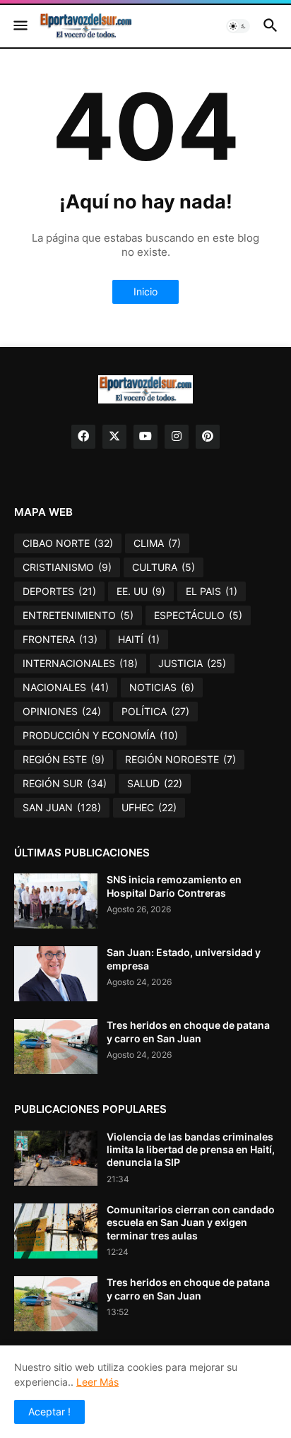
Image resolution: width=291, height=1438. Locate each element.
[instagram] (177, 437)
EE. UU (141, 591)
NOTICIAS (161, 687)
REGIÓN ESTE (64, 759)
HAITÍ (139, 639)
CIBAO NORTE (68, 543)
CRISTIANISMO (67, 567)
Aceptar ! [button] (49, 1411)
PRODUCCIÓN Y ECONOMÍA (100, 735)
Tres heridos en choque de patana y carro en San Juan (188, 1031)
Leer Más (97, 1382)
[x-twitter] (114, 437)
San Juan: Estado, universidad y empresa (184, 958)
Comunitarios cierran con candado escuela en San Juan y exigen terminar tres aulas (191, 1222)
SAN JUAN (62, 807)
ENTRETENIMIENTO (78, 615)
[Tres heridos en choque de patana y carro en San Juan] (55, 1046)
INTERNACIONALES (80, 663)
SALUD (154, 783)
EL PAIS (211, 591)
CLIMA (157, 543)
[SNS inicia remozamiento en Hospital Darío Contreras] (55, 901)
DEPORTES (59, 591)
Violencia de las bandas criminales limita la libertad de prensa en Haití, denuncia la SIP (191, 1149)
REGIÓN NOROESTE (180, 759)
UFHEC (149, 807)
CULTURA (163, 567)
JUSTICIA (192, 663)
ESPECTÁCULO (198, 615)
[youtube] (145, 437)
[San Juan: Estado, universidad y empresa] (55, 973)
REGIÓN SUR (65, 783)
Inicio (145, 291)
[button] (19, 26)
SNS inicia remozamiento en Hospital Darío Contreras (174, 885)
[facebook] (83, 437)
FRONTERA (60, 639)
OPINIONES (62, 711)
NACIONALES (66, 687)
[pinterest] (208, 437)
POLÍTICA (155, 711)
